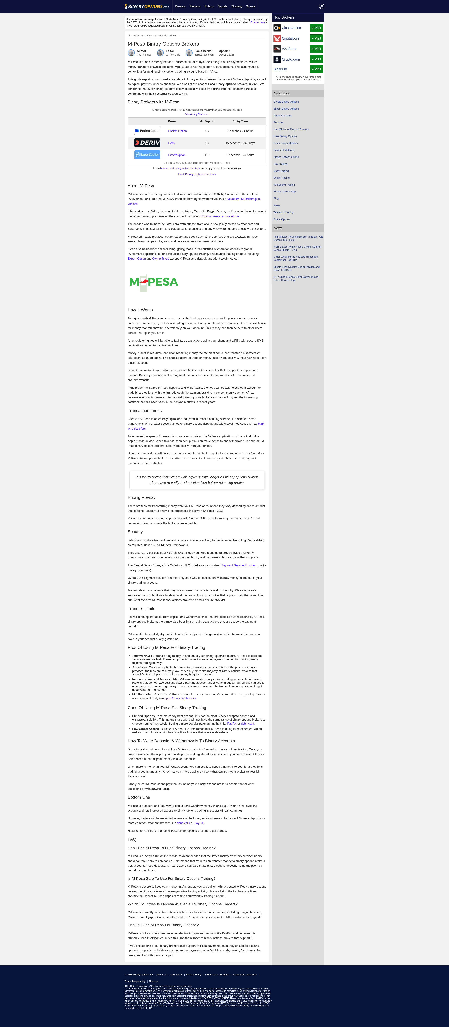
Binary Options (136, 35)
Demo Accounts (282, 115)
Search (321, 6)
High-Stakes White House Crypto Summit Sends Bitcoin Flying (297, 248)
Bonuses (278, 122)
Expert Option (137, 258)
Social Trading (281, 177)
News (276, 205)
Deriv (171, 143)
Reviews (195, 6)
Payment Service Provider (238, 565)
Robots (209, 6)
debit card (247, 723)
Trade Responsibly (135, 981)
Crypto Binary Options (286, 101)
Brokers (180, 6)
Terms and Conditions (217, 974)
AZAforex (289, 49)
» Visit (316, 28)
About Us (161, 974)
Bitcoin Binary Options (286, 108)
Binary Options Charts (286, 156)
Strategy (236, 6)
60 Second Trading (284, 184)
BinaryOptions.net (143, 974)
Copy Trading (281, 170)
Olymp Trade (160, 258)
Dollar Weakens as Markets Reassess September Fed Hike (295, 258)
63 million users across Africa (219, 216)
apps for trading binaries (180, 698)
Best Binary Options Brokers (197, 174)
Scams (250, 6)
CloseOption (291, 28)
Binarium (280, 69)
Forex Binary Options (285, 143)
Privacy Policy (193, 974)
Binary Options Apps (285, 191)
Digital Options (281, 219)
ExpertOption (176, 155)
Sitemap (153, 981)
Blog (276, 198)
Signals (222, 6)
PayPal (232, 723)
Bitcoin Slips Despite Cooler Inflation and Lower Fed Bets (296, 268)
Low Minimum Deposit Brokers (291, 129)
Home (147, 7)
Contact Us (176, 974)
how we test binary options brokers (180, 168)
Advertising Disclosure (197, 114)
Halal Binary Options (285, 136)
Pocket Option (177, 131)
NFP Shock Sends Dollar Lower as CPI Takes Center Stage (296, 278)
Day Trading (280, 163)
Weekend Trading (283, 212)
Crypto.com (257, 22)
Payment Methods (157, 35)
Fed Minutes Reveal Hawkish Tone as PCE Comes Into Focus (298, 238)
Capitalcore (290, 38)
